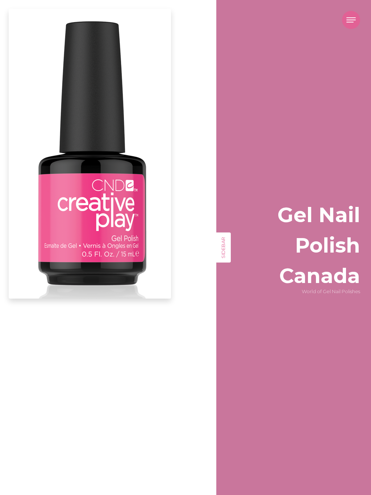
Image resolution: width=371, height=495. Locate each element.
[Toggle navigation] (351, 20)
